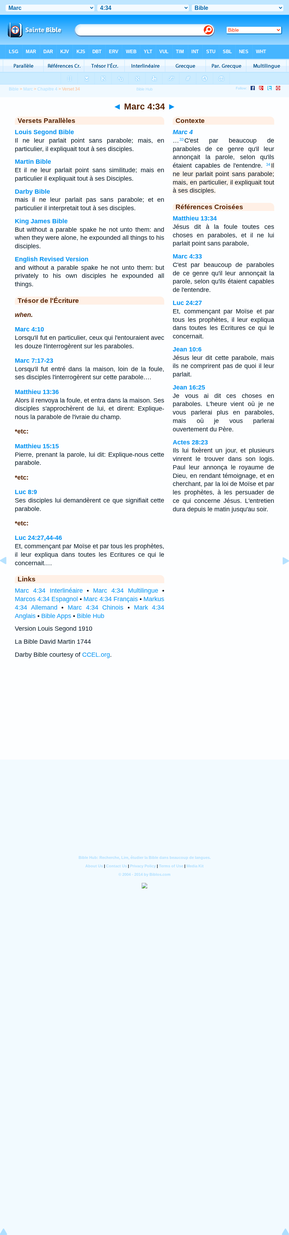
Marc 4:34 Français (111, 599)
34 (268, 164)
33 (181, 139)
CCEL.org (96, 654)
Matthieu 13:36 (37, 391)
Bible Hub (90, 615)
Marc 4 (183, 132)
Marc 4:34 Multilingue (125, 590)
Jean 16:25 (189, 387)
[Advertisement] (144, 716)
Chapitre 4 (47, 89)
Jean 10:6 (187, 349)
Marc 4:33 (187, 256)
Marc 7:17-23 (34, 360)
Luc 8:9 (26, 491)
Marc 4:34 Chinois (95, 607)
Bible (14, 89)
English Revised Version (51, 259)
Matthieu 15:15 (37, 446)
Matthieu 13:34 (195, 218)
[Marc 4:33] (9, 576)
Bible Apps (56, 615)
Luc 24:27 (187, 302)
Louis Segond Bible (44, 132)
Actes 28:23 (190, 442)
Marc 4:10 (29, 329)
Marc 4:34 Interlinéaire (49, 590)
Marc (28, 89)
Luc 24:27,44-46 (38, 537)
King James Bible (41, 221)
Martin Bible (33, 161)
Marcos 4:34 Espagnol (46, 599)
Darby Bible (32, 191)
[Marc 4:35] (280, 576)
